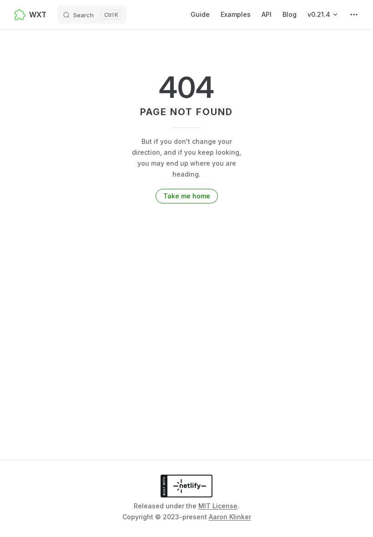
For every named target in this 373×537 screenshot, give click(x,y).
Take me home (186, 196)
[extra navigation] (354, 14)
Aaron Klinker (230, 517)
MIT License (217, 506)
